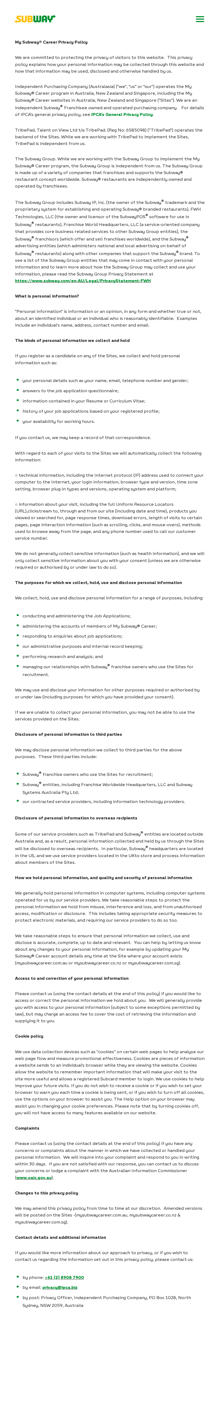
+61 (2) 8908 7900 (64, 1277)
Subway (35, 19)
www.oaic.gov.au (34, 1177)
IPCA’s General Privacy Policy (122, 114)
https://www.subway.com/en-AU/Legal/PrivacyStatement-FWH (83, 280)
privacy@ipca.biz (60, 1287)
